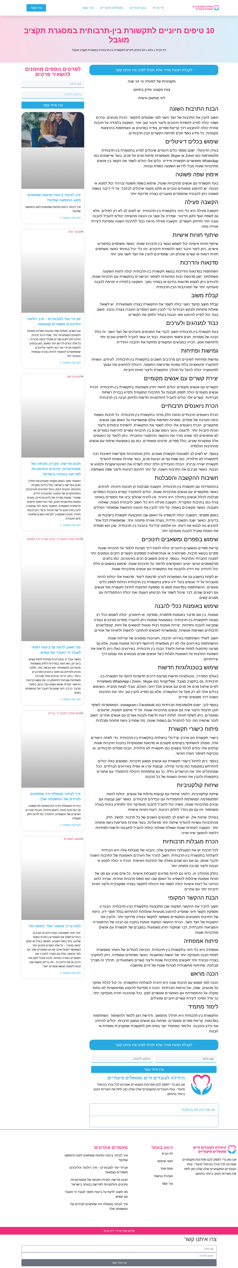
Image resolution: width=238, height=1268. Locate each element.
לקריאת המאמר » (70, 217)
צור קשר (87, 8)
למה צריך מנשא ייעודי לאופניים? (55, 926)
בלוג (150, 50)
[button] (94, 1109)
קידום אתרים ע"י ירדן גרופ (119, 1230)
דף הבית (158, 8)
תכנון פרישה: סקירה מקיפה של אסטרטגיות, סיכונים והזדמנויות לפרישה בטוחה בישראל (56, 469)
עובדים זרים (138, 8)
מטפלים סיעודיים (111, 8)
